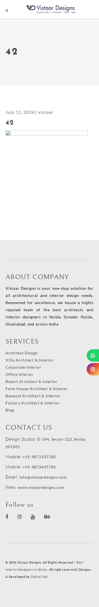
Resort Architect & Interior (31, 381)
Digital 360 (39, 576)
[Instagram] (93, 369)
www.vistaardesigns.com (40, 487)
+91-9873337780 (39, 456)
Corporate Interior (23, 367)
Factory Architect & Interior (32, 403)
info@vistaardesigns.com (43, 477)
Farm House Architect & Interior (37, 388)
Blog (10, 410)
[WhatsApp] (93, 355)
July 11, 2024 (20, 112)
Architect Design (22, 353)
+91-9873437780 (39, 467)
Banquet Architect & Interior (33, 395)
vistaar (45, 112)
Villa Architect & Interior (30, 360)
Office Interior (20, 374)
